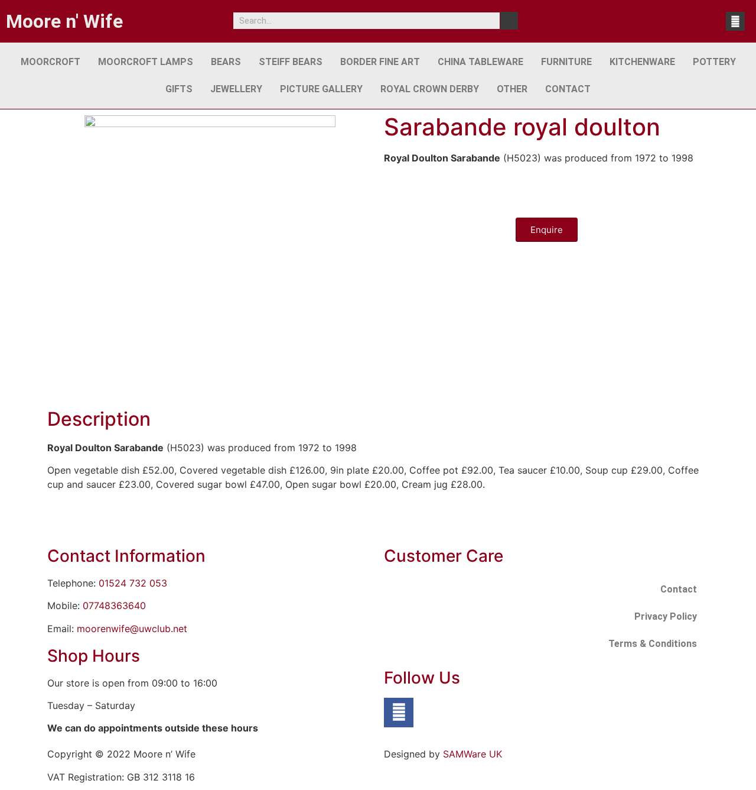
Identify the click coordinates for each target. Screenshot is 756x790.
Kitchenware (642, 61)
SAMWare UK (472, 754)
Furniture (566, 61)
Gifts (179, 89)
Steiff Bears (290, 61)
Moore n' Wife (64, 21)
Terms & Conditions (652, 643)
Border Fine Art (380, 61)
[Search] (509, 21)
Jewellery (236, 89)
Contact (568, 89)
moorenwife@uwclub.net (132, 628)
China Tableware (480, 61)
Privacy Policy (665, 616)
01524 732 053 (133, 583)
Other (512, 89)
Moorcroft (50, 61)
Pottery (714, 61)
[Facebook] (735, 21)
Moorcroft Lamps (145, 61)
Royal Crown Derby (429, 89)
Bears (226, 61)
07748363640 (114, 605)
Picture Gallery (321, 89)
